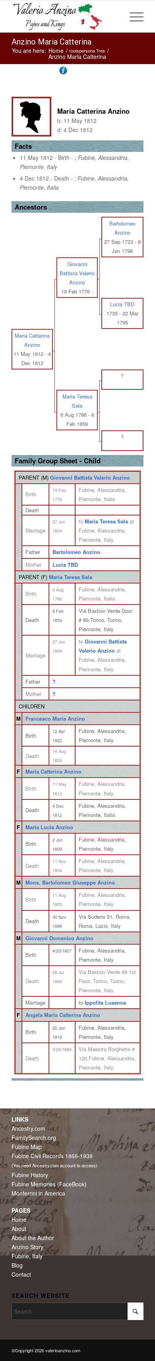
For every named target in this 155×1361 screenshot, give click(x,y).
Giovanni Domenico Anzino (59, 938)
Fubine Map (27, 1147)
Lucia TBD (65, 564)
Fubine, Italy (27, 1256)
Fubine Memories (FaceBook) (49, 1184)
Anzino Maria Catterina (51, 42)
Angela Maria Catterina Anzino (62, 1015)
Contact (21, 1274)
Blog (17, 1265)
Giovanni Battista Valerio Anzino (90, 477)
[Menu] (132, 16)
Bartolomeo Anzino (76, 552)
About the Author (33, 1238)
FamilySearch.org (34, 1137)
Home (19, 1219)
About (19, 1229)
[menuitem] (132, 16)
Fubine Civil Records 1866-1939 (52, 1156)
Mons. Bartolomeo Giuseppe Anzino (70, 882)
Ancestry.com (28, 1128)
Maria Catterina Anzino (53, 771)
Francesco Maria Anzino (55, 718)
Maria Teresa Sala (70, 577)
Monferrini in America (38, 1193)
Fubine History (30, 1175)
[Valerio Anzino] (64, 16)
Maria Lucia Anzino (49, 827)
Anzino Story (27, 1247)
